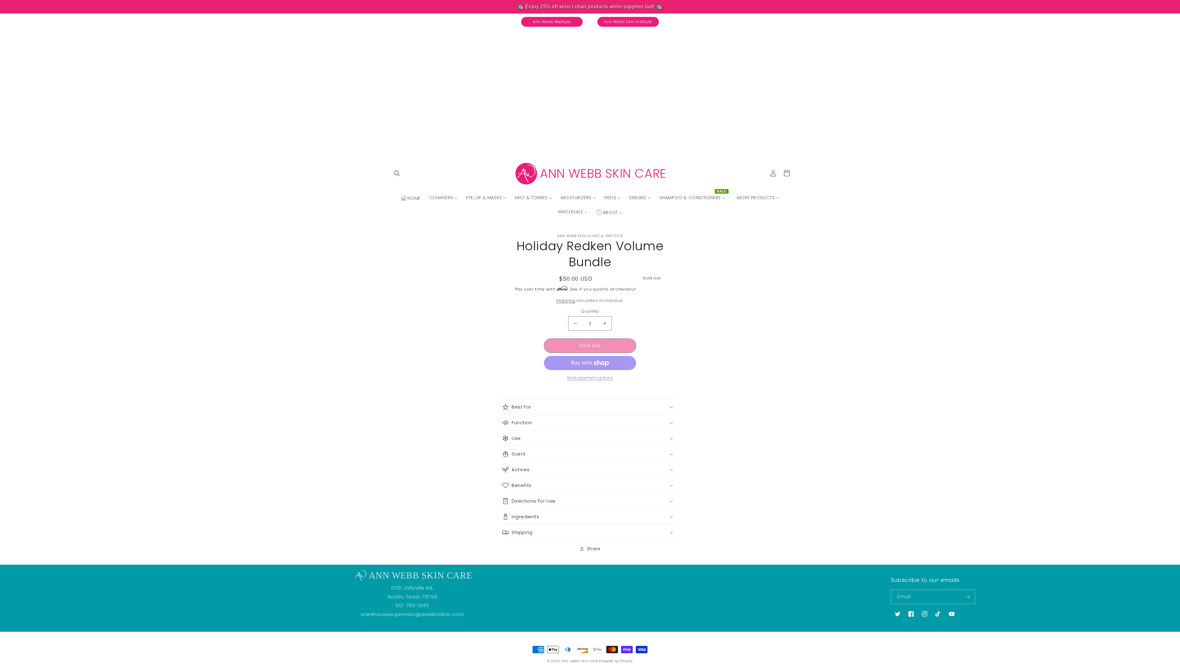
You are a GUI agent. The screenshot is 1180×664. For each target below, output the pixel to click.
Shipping (565, 300)
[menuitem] (410, 198)
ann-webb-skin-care (579, 661)
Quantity (590, 311)
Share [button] (593, 549)
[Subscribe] (968, 597)
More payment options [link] (590, 377)
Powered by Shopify (616, 661)
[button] (397, 173)
